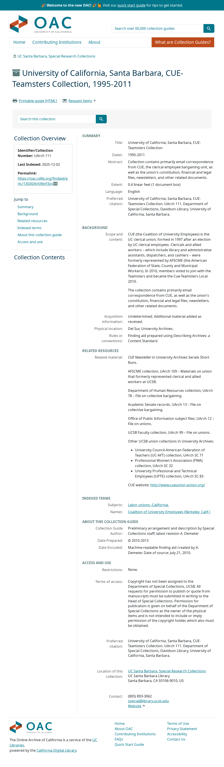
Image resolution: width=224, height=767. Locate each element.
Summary (25, 206)
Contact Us (176, 739)
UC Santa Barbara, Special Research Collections (56, 56)
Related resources (32, 220)
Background (28, 213)
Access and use (30, 241)
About (94, 42)
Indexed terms (30, 227)
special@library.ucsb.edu (148, 701)
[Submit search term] (208, 28)
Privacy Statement (182, 728)
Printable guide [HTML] (38, 100)
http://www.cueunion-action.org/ (177, 485)
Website (134, 706)
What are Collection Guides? (183, 42)
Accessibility (177, 734)
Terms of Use (178, 723)
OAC (41, 24)
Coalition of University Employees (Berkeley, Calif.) (169, 511)
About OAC (124, 728)
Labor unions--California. (148, 504)
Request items (80, 100)
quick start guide (131, 5)
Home (19, 42)
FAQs (119, 739)
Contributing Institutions (56, 42)
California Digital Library (56, 750)
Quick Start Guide (129, 744)
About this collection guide (40, 234)
